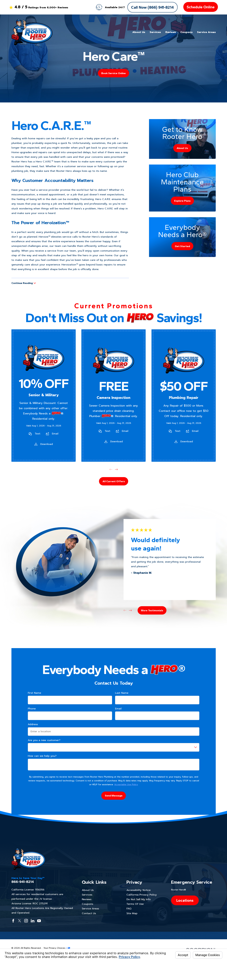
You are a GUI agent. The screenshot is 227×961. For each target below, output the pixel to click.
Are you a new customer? (44, 740)
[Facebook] (13, 920)
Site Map (131, 913)
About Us (88, 890)
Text (37, 434)
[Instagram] (26, 920)
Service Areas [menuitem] (206, 32)
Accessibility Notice (138, 890)
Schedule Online (200, 7)
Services (87, 895)
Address (33, 724)
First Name (34, 692)
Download (46, 444)
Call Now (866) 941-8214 (152, 7)
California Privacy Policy (141, 895)
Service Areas (90, 908)
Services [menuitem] (155, 32)
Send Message (113, 795)
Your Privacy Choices (55, 948)
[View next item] (116, 469)
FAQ (128, 908)
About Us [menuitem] (138, 32)
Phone (32, 708)
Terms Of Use (135, 904)
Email (55, 434)
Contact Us (89, 913)
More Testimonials (152, 610)
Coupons (87, 904)
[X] (19, 920)
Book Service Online (113, 73)
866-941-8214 (22, 882)
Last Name (121, 692)
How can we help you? (42, 755)
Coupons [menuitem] (186, 32)
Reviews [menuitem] (170, 32)
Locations (184, 900)
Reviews (86, 899)
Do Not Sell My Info (138, 899)
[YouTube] (39, 920)
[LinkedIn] (32, 920)
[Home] (32, 32)
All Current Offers (113, 481)
